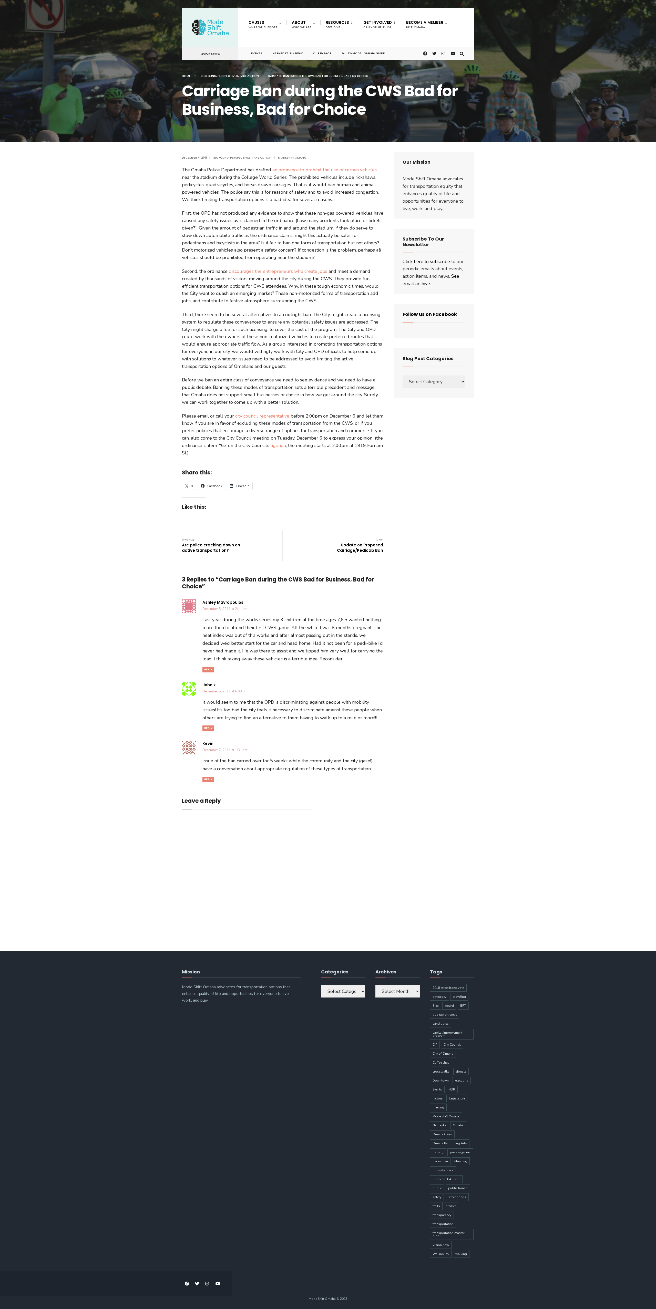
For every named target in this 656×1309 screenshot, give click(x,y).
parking (438, 1152)
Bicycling (208, 76)
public (437, 1188)
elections (461, 1080)
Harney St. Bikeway (287, 53)
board (449, 1006)
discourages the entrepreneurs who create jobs (279, 271)
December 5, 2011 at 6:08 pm (225, 691)
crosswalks (441, 1071)
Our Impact (322, 53)
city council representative (263, 416)
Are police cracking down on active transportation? (211, 545)
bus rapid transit (445, 1015)
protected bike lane (446, 1179)
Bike (435, 1006)
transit (451, 1206)
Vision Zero (441, 1245)
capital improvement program (447, 1034)
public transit (457, 1188)
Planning (460, 1161)
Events (256, 53)
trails (436, 1206)
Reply (208, 669)
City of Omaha (443, 1054)
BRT (463, 1006)
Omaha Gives (442, 1134)
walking (461, 1254)
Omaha (458, 1125)
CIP (435, 1045)
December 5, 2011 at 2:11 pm (225, 609)
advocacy (439, 997)
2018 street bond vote (448, 988)
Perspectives (228, 76)
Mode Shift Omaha (446, 1116)
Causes (263, 24)
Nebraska (439, 1125)
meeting (438, 1107)
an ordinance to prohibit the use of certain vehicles (324, 170)
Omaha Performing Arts (450, 1143)
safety (437, 1197)
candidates (441, 1024)
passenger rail (460, 1152)
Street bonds (457, 1197)
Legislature (457, 1098)
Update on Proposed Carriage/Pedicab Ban (360, 545)
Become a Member (424, 24)
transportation (443, 1224)
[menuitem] (267, 23)
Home (186, 76)
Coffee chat (441, 1063)
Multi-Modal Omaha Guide (363, 53)
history (438, 1098)
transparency (442, 1215)
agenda (278, 445)
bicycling (459, 997)
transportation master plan (448, 1234)
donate (461, 1071)
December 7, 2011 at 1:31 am (224, 750)
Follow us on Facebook (430, 314)
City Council (452, 1045)
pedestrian (440, 1161)
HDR (451, 1089)
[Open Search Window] (461, 53)
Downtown (441, 1080)
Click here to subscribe (426, 261)
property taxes (443, 1170)
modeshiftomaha (292, 157)
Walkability (441, 1254)
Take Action (249, 76)
